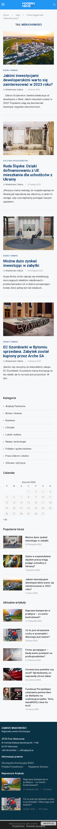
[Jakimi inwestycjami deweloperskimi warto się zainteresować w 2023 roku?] (28, 47)
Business (10, 420)
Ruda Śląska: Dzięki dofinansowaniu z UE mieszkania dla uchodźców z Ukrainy (27, 173)
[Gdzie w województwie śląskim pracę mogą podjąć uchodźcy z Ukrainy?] (12, 561)
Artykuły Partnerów (15, 406)
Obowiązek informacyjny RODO (18, 763)
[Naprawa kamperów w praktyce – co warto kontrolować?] (12, 615)
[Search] (54, 4)
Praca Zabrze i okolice (17, 455)
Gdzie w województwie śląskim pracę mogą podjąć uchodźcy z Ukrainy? (38, 561)
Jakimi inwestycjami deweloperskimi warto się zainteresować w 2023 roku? (28, 80)
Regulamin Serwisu (38, 766)
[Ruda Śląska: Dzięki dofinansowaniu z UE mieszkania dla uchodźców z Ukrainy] (28, 138)
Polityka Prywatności (12, 766)
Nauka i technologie (16, 441)
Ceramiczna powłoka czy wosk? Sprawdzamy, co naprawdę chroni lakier (39, 673)
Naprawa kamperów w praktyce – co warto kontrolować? (37, 614)
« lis (5, 519)
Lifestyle (10, 427)
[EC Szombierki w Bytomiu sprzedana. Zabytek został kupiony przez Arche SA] (28, 319)
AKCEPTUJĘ (48, 823)
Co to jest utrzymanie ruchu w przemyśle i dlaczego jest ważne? (37, 633)
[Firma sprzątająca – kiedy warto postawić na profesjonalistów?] (12, 654)
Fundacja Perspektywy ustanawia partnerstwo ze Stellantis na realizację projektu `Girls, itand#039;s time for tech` (39, 697)
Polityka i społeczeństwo (19, 448)
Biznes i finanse (14, 413)
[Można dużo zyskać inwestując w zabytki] (28, 233)
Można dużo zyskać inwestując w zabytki (21, 263)
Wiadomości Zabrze (14, 90)
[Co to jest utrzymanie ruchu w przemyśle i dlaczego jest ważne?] (12, 635)
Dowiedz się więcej (35, 826)
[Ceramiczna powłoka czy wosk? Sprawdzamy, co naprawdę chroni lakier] (12, 674)
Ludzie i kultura (13, 434)
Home (6, 15)
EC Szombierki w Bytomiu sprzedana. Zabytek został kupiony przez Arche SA (26, 351)
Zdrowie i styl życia (15, 463)
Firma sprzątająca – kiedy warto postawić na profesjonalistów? (38, 653)
